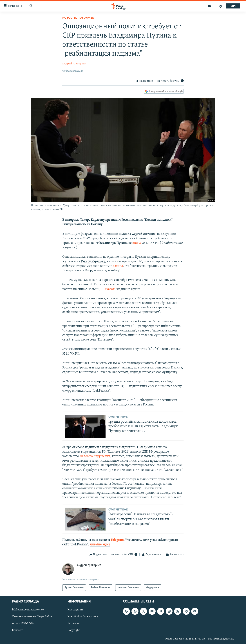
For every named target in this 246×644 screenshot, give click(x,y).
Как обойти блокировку (83, 616)
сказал (110, 289)
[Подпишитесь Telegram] (160, 611)
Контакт (17, 630)
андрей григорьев (74, 63)
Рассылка (74, 623)
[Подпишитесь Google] (126, 611)
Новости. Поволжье (78, 18)
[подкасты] (220, 6)
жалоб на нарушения (95, 456)
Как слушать (75, 609)
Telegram (117, 540)
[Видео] (209, 6)
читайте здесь (100, 544)
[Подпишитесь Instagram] (169, 611)
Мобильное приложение (28, 609)
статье (137, 243)
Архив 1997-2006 (22, 623)
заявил (118, 266)
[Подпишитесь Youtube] (152, 611)
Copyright (74, 630)
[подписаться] (194, 611)
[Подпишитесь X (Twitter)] (143, 611)
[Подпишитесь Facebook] (134, 611)
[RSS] (177, 611)
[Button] (144, 81)
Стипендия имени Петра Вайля (32, 616)
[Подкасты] (186, 611)
